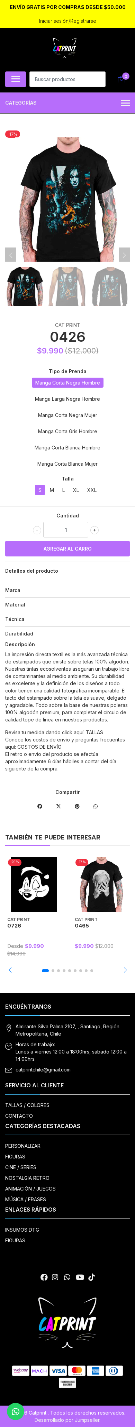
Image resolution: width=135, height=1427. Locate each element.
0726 (14, 925)
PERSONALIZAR (22, 1146)
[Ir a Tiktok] (91, 1277)
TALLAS (94, 732)
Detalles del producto (31, 571)
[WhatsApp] (66, 1277)
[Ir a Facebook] (44, 1277)
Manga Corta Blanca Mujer (67, 464)
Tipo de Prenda (68, 371)
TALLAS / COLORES (27, 1105)
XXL (92, 490)
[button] (10, 970)
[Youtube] (80, 1277)
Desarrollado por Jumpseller (67, 1420)
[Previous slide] (10, 255)
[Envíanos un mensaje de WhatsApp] (15, 1411)
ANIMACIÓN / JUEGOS (30, 1189)
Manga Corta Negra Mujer (67, 415)
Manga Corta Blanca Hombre (67, 447)
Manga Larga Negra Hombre (67, 399)
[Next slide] (124, 255)
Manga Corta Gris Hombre (67, 431)
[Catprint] (65, 48)
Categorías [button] (21, 103)
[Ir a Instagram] (55, 1277)
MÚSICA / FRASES (25, 1199)
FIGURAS (15, 1156)
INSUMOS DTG (22, 1230)
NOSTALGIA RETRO (27, 1178)
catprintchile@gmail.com (43, 1069)
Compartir (67, 792)
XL (76, 490)
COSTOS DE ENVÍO (39, 747)
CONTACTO (19, 1116)
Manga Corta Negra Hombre (67, 383)
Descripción (20, 644)
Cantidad (67, 515)
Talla (68, 479)
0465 (82, 925)
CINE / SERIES (20, 1167)
